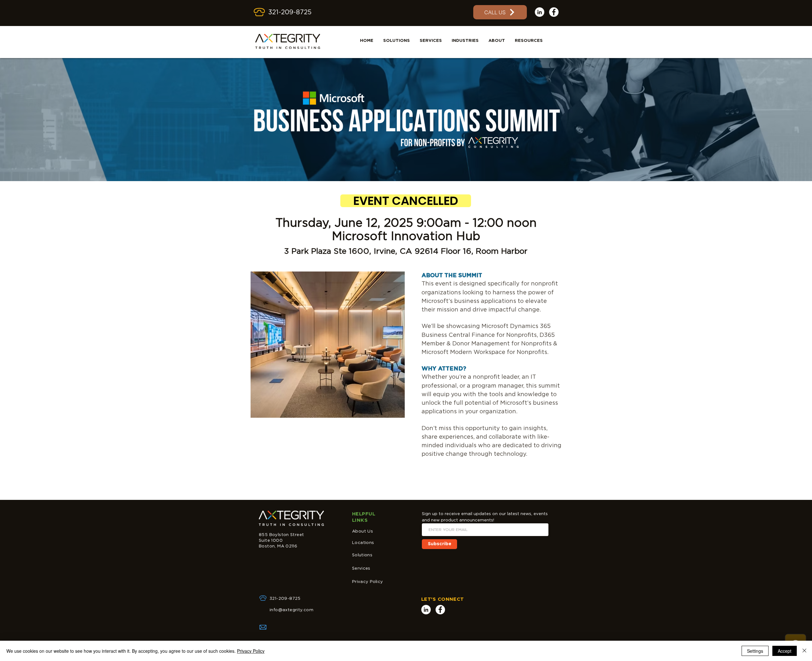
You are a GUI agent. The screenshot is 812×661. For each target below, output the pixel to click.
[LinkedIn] (539, 12)
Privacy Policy (367, 582)
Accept (784, 651)
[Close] (804, 651)
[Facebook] (554, 12)
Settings (755, 651)
